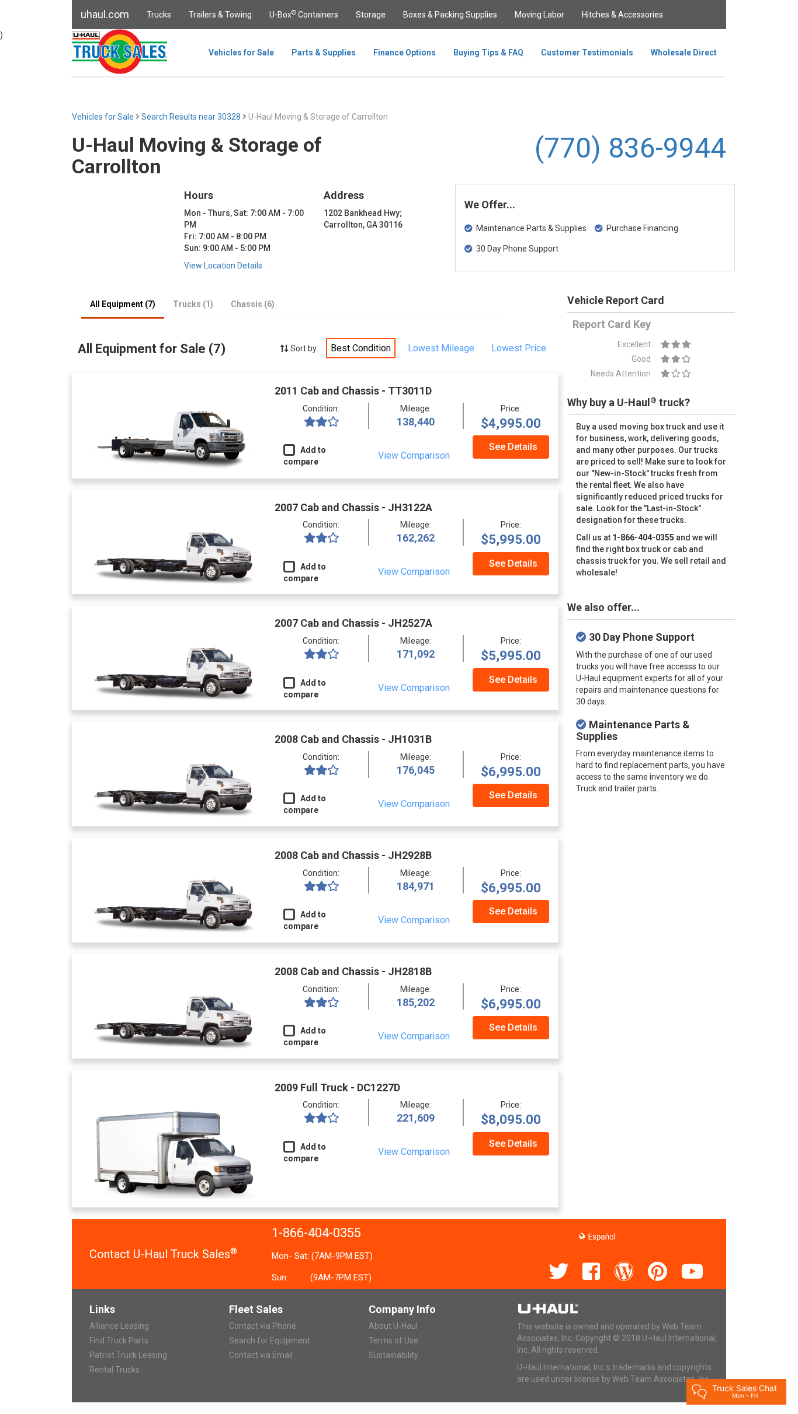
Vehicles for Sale (241, 52)
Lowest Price (518, 348)
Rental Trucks (114, 1369)
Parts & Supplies (324, 52)
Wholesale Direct (684, 52)
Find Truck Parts (118, 1340)
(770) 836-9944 (630, 148)
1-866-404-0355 (316, 1233)
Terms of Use (393, 1340)
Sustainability (393, 1355)
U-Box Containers (303, 14)
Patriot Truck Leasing (128, 1355)
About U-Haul (393, 1326)
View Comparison (414, 455)
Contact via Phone (262, 1326)
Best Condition (361, 348)
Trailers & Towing (220, 14)
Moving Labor (539, 14)
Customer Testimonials (587, 52)
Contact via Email (261, 1355)
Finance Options (404, 52)
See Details (513, 446)
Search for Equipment (269, 1340)
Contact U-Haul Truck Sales (163, 1254)
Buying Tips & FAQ (488, 52)
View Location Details (223, 265)
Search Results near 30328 (191, 116)
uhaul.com (105, 14)
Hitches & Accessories (622, 14)
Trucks (159, 14)
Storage (371, 14)
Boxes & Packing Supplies (450, 14)
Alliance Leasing (119, 1326)
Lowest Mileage (441, 348)
